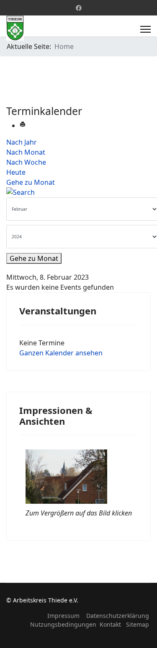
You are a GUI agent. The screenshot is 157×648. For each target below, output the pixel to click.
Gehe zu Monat (30, 182)
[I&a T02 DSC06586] (79, 476)
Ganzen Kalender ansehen (61, 352)
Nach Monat (25, 152)
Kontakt (110, 624)
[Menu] (145, 29)
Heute (16, 172)
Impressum (63, 616)
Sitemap (137, 624)
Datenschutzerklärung (117, 616)
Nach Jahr (21, 142)
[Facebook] (79, 8)
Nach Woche (26, 162)
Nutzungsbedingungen (63, 624)
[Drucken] (23, 125)
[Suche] (78, 192)
